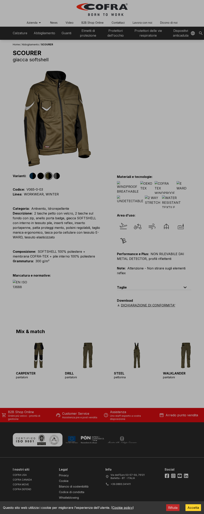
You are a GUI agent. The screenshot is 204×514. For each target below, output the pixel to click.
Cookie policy (122, 508)
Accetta (193, 508)
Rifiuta (173, 508)
